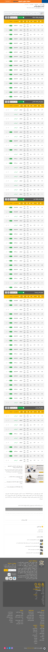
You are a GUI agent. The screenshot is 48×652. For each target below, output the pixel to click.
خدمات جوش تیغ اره (19, 620)
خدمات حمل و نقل (19, 623)
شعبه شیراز (42, 623)
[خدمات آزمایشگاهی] (34, 469)
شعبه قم (42, 620)
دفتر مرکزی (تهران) (40, 612)
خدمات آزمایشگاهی (19, 615)
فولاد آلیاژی (42, 628)
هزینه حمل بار (40, 531)
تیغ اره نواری (42, 633)
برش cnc (11, 620)
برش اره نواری (10, 615)
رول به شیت (10, 612)
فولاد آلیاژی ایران (30, 615)
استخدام (35, 636)
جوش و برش (42, 640)
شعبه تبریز (42, 618)
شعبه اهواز (42, 622)
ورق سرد (31, 4)
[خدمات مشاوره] (34, 478)
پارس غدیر (42, 613)
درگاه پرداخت (34, 635)
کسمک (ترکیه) (31, 612)
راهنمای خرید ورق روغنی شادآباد (33, 549)
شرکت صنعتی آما (30, 618)
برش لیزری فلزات (9, 617)
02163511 (39, 590)
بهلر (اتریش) (31, 613)
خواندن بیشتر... (24, 520)
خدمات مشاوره (20, 622)
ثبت (6, 570)
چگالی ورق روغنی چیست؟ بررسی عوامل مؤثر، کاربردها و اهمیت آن (27, 543)
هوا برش (11, 618)
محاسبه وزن (40, 529)
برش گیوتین (10, 613)
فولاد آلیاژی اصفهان (30, 617)
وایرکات (11, 622)
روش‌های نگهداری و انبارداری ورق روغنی (32, 546)
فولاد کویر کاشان (31, 620)
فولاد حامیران (42, 4)
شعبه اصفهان (41, 615)
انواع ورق (36, 4)
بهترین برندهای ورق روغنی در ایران (33, 539)
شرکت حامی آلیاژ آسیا (30, 648)
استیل (43, 635)
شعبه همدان (41, 617)
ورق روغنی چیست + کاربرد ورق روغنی (32, 552)
